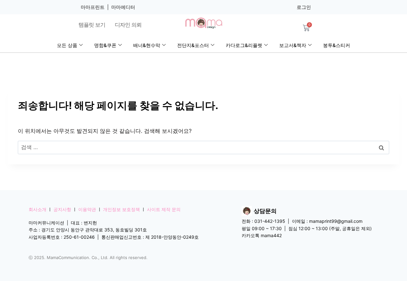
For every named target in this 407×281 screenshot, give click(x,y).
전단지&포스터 (193, 45)
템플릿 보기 (92, 25)
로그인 (304, 7)
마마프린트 (93, 7)
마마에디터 (123, 7)
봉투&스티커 (336, 45)
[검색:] (203, 147)
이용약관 (87, 209)
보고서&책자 (292, 45)
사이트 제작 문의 (164, 209)
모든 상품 (67, 45)
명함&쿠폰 (105, 45)
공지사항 (62, 209)
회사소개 (37, 209)
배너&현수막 (146, 45)
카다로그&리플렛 (244, 45)
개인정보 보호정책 (121, 209)
